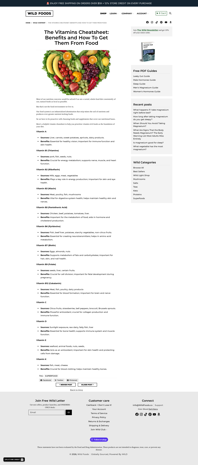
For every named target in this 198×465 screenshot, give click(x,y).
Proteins (137, 194)
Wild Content (39, 23)
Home (28, 23)
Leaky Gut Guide (141, 76)
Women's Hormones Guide (146, 91)
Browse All (138, 168)
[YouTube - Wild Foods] (166, 22)
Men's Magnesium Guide (145, 87)
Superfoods (139, 198)
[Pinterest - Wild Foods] (161, 22)
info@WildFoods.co (143, 405)
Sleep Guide (139, 84)
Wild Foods (83, 454)
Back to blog (76, 390)
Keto (135, 191)
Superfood (51, 376)
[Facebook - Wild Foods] (147, 22)
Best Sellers (139, 171)
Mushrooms (139, 179)
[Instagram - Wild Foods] (152, 22)
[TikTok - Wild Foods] (156, 22)
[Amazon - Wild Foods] (170, 22)
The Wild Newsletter (147, 30)
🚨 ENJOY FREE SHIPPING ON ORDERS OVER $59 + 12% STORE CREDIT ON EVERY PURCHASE (99, 3)
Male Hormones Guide (144, 80)
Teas (135, 187)
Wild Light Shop (141, 175)
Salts (135, 183)
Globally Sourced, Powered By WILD (109, 454)
